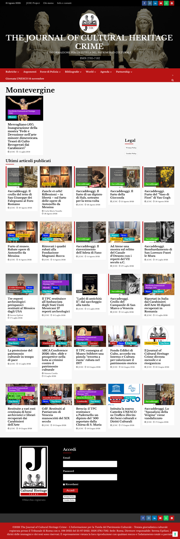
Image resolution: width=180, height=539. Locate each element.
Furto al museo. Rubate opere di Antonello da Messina (19, 251)
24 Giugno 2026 (128, 367)
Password (68, 471)
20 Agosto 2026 (162, 201)
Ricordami (72, 484)
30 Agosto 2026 (25, 208)
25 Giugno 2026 (94, 367)
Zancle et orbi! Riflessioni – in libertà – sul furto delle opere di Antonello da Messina (54, 199)
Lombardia (82, 401)
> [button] (172, 75)
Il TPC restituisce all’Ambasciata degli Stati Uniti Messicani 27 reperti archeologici (56, 305)
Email (66, 457)
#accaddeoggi (15, 184)
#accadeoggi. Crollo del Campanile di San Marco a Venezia (122, 303)
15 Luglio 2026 (93, 309)
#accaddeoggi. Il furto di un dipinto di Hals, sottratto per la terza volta (89, 196)
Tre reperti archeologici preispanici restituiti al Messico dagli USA (21, 305)
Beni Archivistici (16, 394)
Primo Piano (48, 184)
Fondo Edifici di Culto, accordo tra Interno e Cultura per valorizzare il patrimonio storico (123, 357)
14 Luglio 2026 (127, 312)
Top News (13, 239)
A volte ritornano (16, 288)
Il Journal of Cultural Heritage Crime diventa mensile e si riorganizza (156, 357)
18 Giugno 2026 (93, 428)
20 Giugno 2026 (162, 367)
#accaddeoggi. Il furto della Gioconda (121, 194)
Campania (27, 398)
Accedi (71, 490)
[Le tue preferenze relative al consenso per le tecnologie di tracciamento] (175, 534)
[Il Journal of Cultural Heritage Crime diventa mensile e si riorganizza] (158, 336)
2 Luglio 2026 (50, 376)
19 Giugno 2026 (25, 428)
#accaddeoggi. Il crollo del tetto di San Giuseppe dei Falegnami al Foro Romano (20, 198)
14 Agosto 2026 (59, 260)
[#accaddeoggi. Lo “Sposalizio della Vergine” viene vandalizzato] (158, 394)
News (11, 235)
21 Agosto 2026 (127, 201)
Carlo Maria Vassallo (53, 211)
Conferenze (48, 343)
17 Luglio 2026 (16, 318)
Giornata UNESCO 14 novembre (25, 78)
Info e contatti (64, 3)
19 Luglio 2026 (161, 260)
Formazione (117, 398)
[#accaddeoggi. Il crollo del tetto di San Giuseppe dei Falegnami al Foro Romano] (22, 177)
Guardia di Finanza (51, 398)
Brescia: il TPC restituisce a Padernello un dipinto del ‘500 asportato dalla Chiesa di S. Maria (89, 416)
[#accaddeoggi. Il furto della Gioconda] (124, 177)
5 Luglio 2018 (24, 152)
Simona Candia (51, 373)
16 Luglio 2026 (59, 315)
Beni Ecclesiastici (85, 398)
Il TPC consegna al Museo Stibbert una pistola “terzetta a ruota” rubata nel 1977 (90, 357)
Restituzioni (14, 291)
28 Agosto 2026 (50, 214)
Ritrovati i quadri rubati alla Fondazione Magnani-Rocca (54, 251)
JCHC (12, 152)
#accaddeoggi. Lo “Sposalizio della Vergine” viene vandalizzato (156, 413)
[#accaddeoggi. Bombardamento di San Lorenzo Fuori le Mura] (158, 232)
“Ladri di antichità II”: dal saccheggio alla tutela (89, 302)
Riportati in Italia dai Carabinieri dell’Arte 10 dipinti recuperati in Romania (157, 305)
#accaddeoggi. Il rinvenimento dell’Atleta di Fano (89, 249)
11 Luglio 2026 (161, 315)
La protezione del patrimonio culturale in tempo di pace (21, 355)
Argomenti (29, 71)
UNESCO (116, 401)
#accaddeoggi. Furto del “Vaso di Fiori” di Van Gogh (157, 194)
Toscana (93, 343)
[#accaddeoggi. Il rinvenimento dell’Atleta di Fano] (90, 232)
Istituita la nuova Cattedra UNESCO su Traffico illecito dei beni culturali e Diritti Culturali (123, 415)
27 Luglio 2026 (127, 266)
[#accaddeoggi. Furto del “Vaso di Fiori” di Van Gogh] (158, 177)
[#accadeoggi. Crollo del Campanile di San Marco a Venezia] (124, 284)
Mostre (12, 117)
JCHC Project (33, 3)
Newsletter (116, 239)
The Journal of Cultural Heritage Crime (89, 42)
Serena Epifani (16, 315)
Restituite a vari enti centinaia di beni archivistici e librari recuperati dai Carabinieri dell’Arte (21, 416)
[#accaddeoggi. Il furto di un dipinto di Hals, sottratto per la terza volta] (90, 177)
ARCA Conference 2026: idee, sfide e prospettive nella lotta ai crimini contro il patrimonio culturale (55, 360)
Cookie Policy (131, 154)
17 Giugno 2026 (127, 425)
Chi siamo (48, 3)
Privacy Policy (131, 148)
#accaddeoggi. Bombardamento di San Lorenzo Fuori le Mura (158, 251)
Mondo (46, 288)
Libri (79, 291)
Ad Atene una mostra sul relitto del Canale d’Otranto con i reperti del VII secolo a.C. (122, 254)
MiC (113, 343)
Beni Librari (14, 398)
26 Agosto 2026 (93, 205)
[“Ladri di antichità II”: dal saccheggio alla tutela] (90, 284)
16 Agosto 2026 (25, 260)
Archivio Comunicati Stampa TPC (22, 112)
